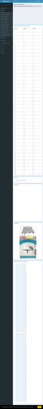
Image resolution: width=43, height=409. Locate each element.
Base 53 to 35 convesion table (22, 300)
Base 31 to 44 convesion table (22, 379)
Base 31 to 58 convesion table (22, 394)
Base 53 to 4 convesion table (21, 265)
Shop (3, 52)
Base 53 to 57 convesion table (22, 323)
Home (16, 6)
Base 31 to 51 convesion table (22, 386)
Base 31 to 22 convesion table (22, 355)
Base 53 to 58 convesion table (22, 325)
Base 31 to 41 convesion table (22, 375)
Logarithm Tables (5, 22)
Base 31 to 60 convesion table (22, 396)
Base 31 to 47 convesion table (22, 382)
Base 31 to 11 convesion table (22, 343)
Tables (19, 6)
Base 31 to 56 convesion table (22, 392)
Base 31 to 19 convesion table (22, 352)
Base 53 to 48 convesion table (22, 315)
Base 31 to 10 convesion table (22, 342)
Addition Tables (5, 16)
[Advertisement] (28, 16)
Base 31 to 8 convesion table (21, 340)
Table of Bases (4, 32)
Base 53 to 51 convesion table (22, 318)
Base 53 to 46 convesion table (22, 312)
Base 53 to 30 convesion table (22, 294)
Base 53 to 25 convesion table (22, 289)
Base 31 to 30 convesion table (22, 364)
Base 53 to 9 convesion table (21, 271)
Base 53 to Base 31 (29, 6)
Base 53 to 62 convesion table (22, 329)
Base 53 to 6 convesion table (21, 268)
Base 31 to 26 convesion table (22, 360)
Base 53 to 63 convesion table (22, 330)
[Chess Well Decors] (28, 241)
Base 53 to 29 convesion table (22, 293)
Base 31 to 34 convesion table (22, 367)
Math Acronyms (5, 31)
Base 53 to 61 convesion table (22, 328)
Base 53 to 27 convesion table (22, 291)
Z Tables (3, 36)
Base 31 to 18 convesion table (22, 351)
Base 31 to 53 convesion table (22, 389)
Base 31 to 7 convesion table (21, 339)
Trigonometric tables (5, 24)
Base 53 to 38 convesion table (22, 303)
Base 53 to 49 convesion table (22, 316)
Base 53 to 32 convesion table (22, 297)
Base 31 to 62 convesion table (22, 399)
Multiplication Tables (5, 12)
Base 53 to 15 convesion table (22, 278)
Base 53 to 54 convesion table (22, 320)
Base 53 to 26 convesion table (22, 290)
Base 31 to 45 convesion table (22, 380)
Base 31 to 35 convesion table (22, 369)
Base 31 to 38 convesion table (22, 372)
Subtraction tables (5, 19)
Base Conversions (5, 27)
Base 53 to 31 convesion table (22, 296)
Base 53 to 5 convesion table (21, 267)
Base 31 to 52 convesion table (22, 388)
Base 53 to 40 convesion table (22, 306)
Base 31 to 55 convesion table (22, 391)
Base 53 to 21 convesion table (22, 284)
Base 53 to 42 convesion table (22, 308)
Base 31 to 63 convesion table (22, 400)
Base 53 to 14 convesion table (22, 277)
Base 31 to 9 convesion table (21, 341)
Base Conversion (23, 6)
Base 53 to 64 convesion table (22, 331)
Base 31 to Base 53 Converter (21, 180)
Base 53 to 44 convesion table (22, 310)
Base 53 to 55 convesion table (22, 321)
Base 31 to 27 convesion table (22, 361)
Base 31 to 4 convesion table (21, 335)
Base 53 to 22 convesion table (22, 286)
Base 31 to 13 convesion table (22, 345)
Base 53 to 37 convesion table (22, 302)
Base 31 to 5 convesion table (21, 336)
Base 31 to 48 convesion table (22, 383)
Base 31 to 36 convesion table (22, 370)
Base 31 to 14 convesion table (22, 346)
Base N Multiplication (5, 14)
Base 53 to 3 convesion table (21, 264)
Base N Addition (5, 17)
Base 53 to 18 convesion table (22, 281)
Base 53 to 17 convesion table (22, 280)
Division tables (4, 21)
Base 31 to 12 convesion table (22, 344)
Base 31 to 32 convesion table (22, 365)
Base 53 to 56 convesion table (22, 322)
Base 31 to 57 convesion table (22, 393)
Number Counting (5, 26)
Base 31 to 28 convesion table (22, 362)
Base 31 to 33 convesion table (22, 366)
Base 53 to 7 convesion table (21, 269)
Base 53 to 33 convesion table (22, 298)
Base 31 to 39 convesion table (22, 373)
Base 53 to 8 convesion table (21, 270)
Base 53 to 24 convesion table (22, 288)
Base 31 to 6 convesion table (21, 337)
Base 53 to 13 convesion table (22, 276)
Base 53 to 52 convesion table (22, 319)
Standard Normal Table (6, 34)
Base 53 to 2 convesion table (21, 263)
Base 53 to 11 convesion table (22, 273)
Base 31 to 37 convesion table (22, 371)
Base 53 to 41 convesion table (22, 307)
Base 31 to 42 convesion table (22, 376)
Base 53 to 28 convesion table (22, 292)
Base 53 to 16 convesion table (22, 279)
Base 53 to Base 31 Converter (21, 179)
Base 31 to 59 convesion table (22, 395)
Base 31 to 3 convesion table (21, 334)
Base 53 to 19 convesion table (22, 282)
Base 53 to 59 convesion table (22, 326)
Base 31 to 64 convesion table (22, 401)
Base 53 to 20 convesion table (22, 283)
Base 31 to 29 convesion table (22, 363)
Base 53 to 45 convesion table (22, 311)
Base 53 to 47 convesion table (22, 313)
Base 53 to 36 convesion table (22, 301)
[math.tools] (16, 1)
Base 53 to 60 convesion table (22, 327)
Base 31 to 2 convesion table (21, 333)
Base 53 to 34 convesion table (22, 299)
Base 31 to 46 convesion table (22, 381)
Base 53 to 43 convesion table (22, 309)
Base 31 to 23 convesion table (22, 356)
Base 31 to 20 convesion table (22, 353)
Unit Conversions (5, 29)
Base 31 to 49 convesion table (22, 384)
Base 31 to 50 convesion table (22, 385)
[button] (14, 1)
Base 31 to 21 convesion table (22, 354)
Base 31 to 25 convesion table (22, 359)
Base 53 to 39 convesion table (22, 305)
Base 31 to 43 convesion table (22, 378)
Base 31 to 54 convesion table (22, 390)
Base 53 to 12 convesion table (22, 274)
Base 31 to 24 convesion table (22, 357)
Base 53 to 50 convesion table (22, 317)
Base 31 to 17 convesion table (22, 350)
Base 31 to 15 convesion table (22, 347)
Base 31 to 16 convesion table (22, 349)
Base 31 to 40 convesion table (22, 374)
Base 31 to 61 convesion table (22, 398)
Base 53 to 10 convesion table (22, 272)
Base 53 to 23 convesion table (22, 287)
